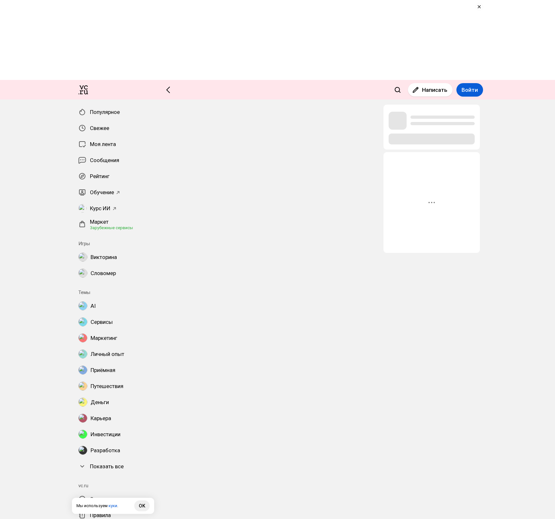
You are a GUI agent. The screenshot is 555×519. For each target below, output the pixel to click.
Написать (434, 90)
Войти (470, 90)
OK (142, 506)
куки (113, 505)
